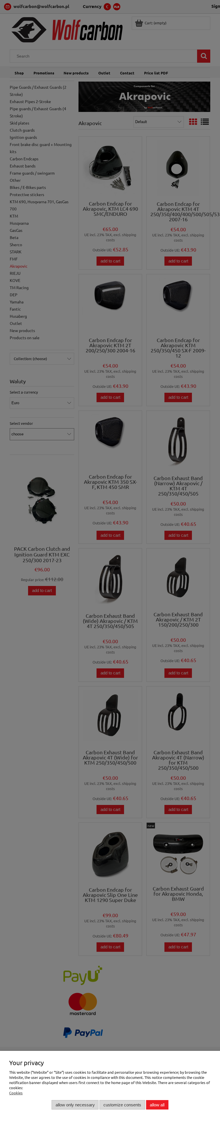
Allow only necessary (75, 1104)
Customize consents (122, 1104)
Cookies (16, 1092)
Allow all (157, 1104)
